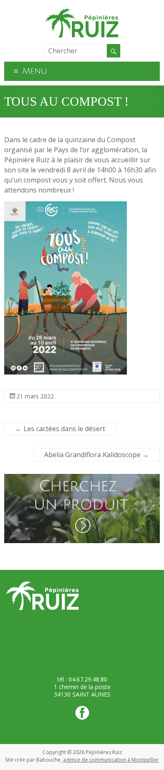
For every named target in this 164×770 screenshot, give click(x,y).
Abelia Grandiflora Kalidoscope (96, 454)
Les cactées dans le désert (60, 428)
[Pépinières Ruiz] (82, 10)
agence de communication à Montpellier (111, 759)
